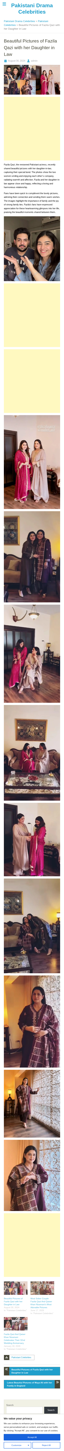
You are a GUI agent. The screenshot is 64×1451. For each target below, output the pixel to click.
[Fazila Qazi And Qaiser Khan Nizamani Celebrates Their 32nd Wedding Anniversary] (16, 1323)
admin (34, 61)
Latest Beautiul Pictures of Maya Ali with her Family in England (29, 1384)
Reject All (46, 1445)
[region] (32, 1432)
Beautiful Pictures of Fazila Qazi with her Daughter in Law (13, 1301)
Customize (16, 1445)
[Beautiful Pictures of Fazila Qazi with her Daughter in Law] (16, 1288)
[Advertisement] (32, 128)
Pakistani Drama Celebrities (20, 21)
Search (10, 1405)
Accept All (32, 1437)
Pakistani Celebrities (21, 1357)
